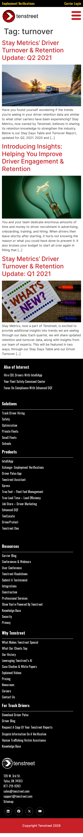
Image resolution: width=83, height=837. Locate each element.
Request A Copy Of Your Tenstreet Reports (27, 727)
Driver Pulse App (11, 473)
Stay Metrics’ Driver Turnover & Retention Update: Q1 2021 (33, 266)
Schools (6, 443)
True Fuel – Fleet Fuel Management (22, 491)
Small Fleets (9, 437)
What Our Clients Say (14, 648)
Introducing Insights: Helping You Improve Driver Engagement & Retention (33, 157)
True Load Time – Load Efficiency (21, 497)
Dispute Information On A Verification (24, 734)
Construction (9, 592)
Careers (6, 691)
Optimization (9, 425)
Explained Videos (11, 672)
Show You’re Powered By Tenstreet (22, 604)
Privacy (6, 622)
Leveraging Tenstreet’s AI (17, 660)
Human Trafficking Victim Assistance (24, 740)
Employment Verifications (18, 3)
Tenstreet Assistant (14, 479)
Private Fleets (10, 431)
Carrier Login (72, 3)
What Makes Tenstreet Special (20, 642)
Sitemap (8, 801)
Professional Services (15, 598)
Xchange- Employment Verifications (23, 467)
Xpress (6, 485)
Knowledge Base (11, 610)
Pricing (6, 678)
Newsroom (8, 684)
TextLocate (8, 516)
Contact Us (8, 697)
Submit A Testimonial (14, 580)
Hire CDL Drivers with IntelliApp (23, 375)
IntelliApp (7, 461)
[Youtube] (40, 811)
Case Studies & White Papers (19, 666)
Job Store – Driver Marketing (19, 504)
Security (7, 616)
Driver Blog (8, 721)
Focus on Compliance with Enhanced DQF (28, 388)
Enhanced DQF (10, 510)
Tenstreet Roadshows (15, 574)
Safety (6, 419)
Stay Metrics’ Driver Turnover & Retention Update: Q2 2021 (33, 50)
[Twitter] (29, 811)
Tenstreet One (10, 528)
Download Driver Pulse (15, 714)
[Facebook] (19, 811)
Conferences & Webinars (16, 561)
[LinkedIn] (8, 811)
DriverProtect (10, 522)
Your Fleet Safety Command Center (24, 381)
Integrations (9, 586)
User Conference (12, 567)
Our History (9, 654)
